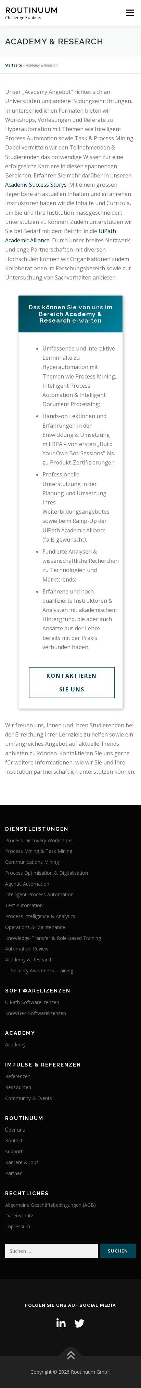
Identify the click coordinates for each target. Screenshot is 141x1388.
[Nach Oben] (71, 1356)
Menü (129, 13)
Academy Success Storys (36, 184)
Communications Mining (32, 862)
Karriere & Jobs (22, 1162)
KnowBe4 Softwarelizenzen (35, 1013)
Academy (15, 1044)
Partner (13, 1173)
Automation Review (27, 948)
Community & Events (28, 1098)
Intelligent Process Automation (39, 894)
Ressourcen (18, 1087)
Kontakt (14, 1140)
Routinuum (31, 10)
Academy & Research (29, 959)
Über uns (15, 1130)
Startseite (13, 65)
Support (14, 1151)
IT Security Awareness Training (39, 970)
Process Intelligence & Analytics (40, 916)
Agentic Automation (27, 884)
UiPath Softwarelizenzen (32, 1002)
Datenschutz (19, 1215)
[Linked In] (60, 1323)
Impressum (17, 1226)
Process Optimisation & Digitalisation (46, 873)
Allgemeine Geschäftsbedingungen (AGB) (50, 1205)
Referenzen (17, 1076)
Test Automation (24, 905)
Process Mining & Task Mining (38, 851)
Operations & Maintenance (35, 927)
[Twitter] (79, 1323)
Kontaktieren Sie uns (72, 682)
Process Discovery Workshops (39, 840)
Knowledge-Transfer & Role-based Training (53, 938)
